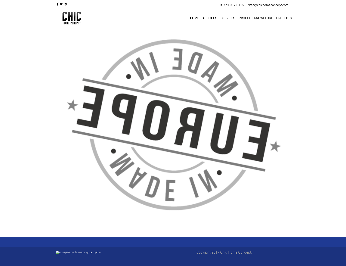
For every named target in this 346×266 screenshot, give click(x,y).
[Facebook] (57, 4)
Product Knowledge (256, 18)
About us (209, 18)
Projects (284, 18)
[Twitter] (61, 4)
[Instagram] (65, 4)
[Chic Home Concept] (71, 18)
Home (194, 18)
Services (228, 18)
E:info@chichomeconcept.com (267, 5)
